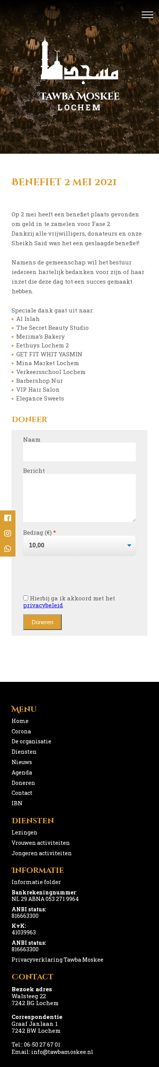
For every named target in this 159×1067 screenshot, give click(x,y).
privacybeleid (43, 605)
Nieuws (22, 762)
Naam (32, 439)
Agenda (22, 772)
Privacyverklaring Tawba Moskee (57, 959)
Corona (21, 731)
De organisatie (31, 741)
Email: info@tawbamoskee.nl (52, 1051)
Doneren (23, 782)
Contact (22, 792)
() (49, 532)
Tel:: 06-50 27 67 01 (36, 1044)
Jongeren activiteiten (42, 853)
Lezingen (24, 832)
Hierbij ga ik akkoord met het (69, 601)
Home (20, 721)
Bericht (34, 470)
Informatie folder (36, 882)
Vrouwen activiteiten (41, 842)
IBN (17, 803)
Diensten (24, 751)
